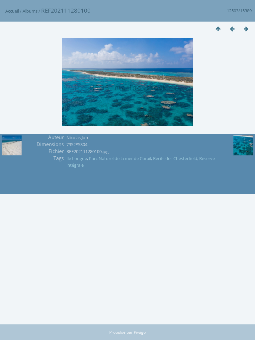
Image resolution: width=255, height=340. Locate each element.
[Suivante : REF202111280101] (246, 29)
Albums (30, 11)
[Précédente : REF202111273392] (232, 29)
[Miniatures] (218, 29)
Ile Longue (76, 158)
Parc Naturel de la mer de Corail (120, 158)
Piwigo (140, 332)
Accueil (12, 11)
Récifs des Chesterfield (175, 158)
